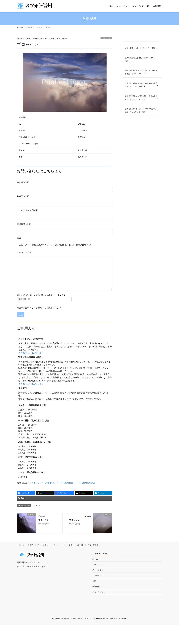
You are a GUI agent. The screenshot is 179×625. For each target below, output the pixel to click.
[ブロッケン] (26, 523)
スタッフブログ (93, 545)
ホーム (21, 545)
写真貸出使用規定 (87, 483)
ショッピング (59, 545)
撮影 (70, 545)
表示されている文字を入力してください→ (37, 294)
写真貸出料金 (67, 483)
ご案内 (31, 545)
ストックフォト (43, 545)
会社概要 (80, 545)
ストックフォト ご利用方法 (42, 483)
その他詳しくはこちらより (31, 353)
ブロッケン (106, 38)
